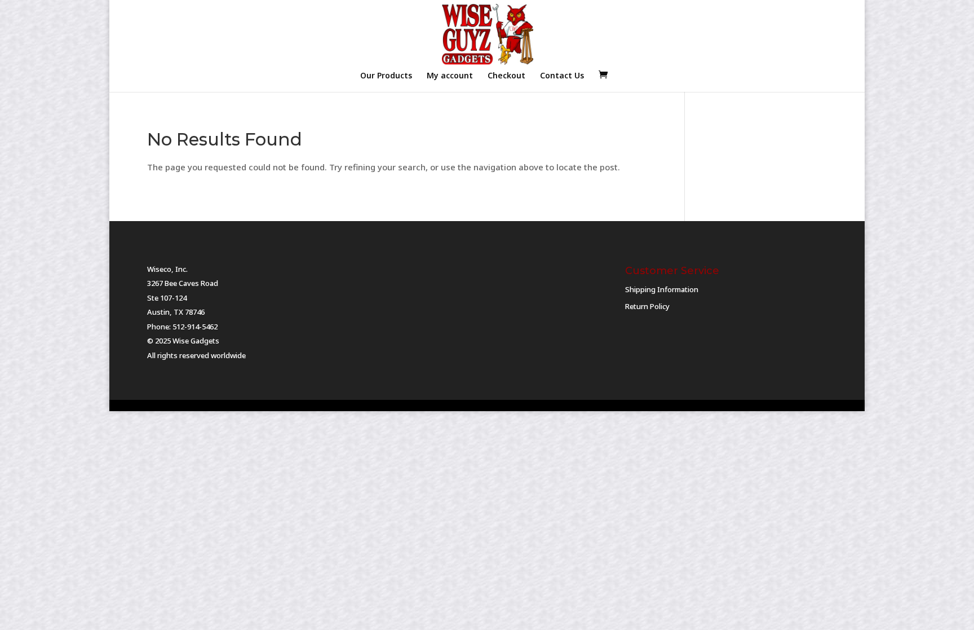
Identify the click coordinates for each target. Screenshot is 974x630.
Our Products (386, 76)
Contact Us (562, 76)
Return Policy (647, 306)
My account (450, 76)
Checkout (506, 76)
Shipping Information (661, 289)
